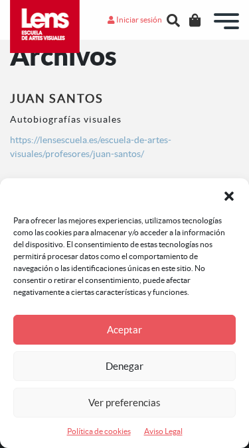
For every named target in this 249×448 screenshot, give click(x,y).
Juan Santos (57, 98)
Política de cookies (99, 431)
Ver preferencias (124, 402)
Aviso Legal (163, 431)
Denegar (124, 366)
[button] (229, 194)
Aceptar (124, 329)
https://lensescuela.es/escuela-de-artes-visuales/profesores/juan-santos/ (90, 147)
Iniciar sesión (138, 19)
